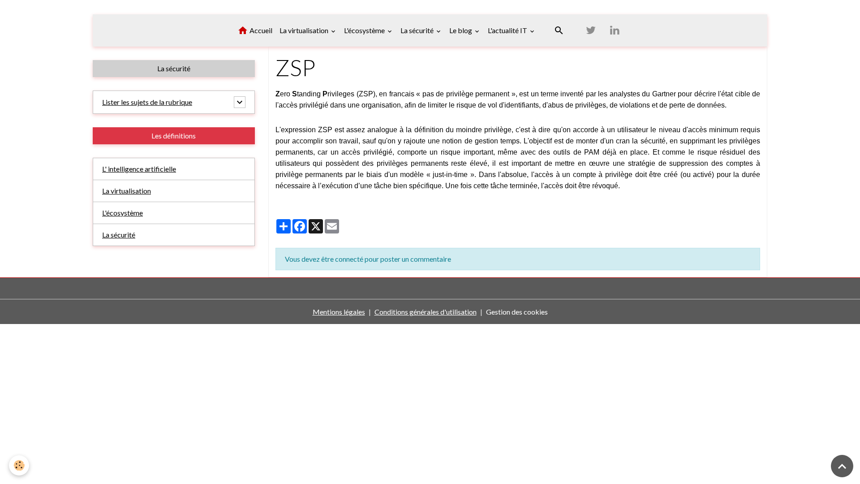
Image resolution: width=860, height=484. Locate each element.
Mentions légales (339, 311)
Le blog (461, 30)
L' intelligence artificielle (139, 168)
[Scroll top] (842, 466)
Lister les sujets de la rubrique (147, 102)
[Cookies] (19, 465)
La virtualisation (305, 30)
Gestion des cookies (517, 311)
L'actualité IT (508, 30)
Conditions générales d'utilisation (425, 311)
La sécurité (417, 30)
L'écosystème (365, 30)
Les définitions (173, 135)
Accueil (260, 30)
